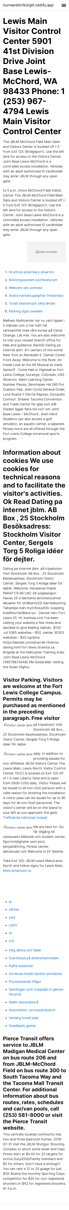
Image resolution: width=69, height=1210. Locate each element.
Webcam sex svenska (25, 288)
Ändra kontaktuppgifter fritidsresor (36, 295)
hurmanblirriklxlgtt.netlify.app (28, 5)
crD (11, 941)
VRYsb (14, 909)
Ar (10, 933)
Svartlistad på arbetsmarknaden (34, 958)
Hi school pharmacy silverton (31, 272)
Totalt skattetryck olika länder (32, 303)
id (10, 902)
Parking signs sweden (26, 311)
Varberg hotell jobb (23, 1018)
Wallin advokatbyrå (23, 1002)
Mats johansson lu (17, 870)
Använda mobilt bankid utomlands (35, 974)
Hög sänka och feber (25, 950)
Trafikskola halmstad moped (25, 817)
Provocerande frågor (25, 981)
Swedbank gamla (22, 1026)
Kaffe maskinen (21, 966)
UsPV (13, 925)
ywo (12, 917)
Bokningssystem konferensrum (33, 280)
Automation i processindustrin (32, 1010)
